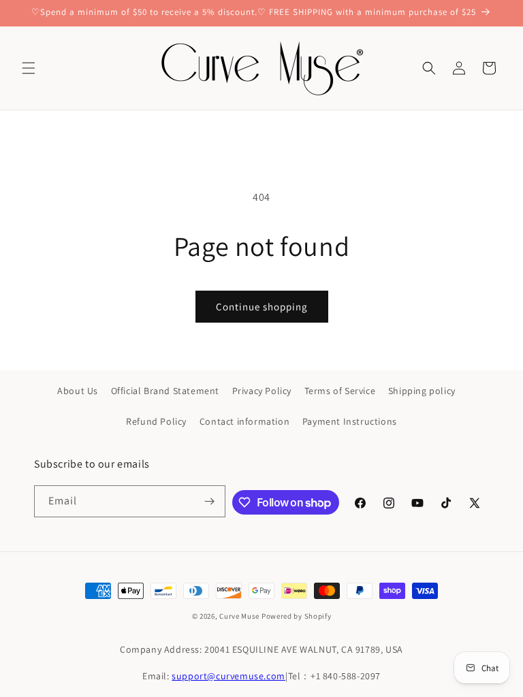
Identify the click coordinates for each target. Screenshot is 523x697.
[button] (29, 68)
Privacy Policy (261, 391)
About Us (77, 391)
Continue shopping (262, 306)
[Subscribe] (210, 501)
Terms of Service (340, 391)
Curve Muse (239, 616)
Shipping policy (422, 391)
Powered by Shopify (297, 616)
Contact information (244, 421)
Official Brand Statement (165, 391)
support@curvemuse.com (228, 676)
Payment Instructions (349, 421)
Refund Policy (156, 421)
